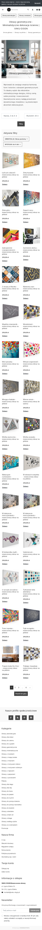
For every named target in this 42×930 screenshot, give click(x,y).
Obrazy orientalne (8, 811)
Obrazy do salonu (8, 740)
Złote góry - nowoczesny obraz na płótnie (10, 212)
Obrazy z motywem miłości (11, 764)
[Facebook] (11, 717)
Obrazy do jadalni (7, 794)
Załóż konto (6, 872)
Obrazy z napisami (8, 771)
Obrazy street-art (7, 815)
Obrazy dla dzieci (7, 737)
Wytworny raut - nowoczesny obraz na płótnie (31, 289)
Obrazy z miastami (8, 761)
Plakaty (4, 781)
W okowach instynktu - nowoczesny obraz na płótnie (31, 477)
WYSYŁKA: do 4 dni (13, 144)
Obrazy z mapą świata (9, 757)
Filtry (21, 124)
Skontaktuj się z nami (9, 857)
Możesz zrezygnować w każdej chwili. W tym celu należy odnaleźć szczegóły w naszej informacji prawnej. (21, 918)
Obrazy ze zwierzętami (9, 825)
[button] (38, 10)
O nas (4, 840)
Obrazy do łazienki (8, 808)
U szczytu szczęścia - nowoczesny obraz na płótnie (10, 592)
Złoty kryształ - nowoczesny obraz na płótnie (31, 175)
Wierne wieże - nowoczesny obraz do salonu (31, 402)
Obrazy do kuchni (8, 798)
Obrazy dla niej (7, 788)
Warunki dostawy (7, 843)
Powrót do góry (21, 694)
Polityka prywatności (9, 853)
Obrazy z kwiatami (24, 15)
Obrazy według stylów (9, 821)
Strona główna (7, 32)
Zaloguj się (5, 868)
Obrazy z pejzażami (8, 774)
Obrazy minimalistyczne (10, 750)
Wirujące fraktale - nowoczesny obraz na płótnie (10, 402)
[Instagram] (31, 717)
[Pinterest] (24, 717)
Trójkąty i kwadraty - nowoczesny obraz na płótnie (31, 668)
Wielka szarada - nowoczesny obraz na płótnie (31, 439)
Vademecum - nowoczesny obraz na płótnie (31, 554)
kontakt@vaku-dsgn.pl (11, 892)
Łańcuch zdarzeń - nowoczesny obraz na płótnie (10, 175)
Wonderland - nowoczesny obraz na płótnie (31, 326)
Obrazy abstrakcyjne (8, 15)
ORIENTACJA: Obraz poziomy (16, 139)
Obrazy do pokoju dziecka (11, 801)
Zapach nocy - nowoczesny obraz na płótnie (31, 212)
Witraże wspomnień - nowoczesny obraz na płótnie (31, 364)
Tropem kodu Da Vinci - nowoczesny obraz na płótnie (10, 668)
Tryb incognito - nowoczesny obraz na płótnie (31, 631)
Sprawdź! (37, 3)
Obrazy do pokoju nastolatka (11, 804)
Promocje (5, 828)
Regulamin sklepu (7, 846)
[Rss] (17, 717)
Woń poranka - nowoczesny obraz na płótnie (10, 364)
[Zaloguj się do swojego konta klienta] (32, 10)
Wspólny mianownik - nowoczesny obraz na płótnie (10, 326)
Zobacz (4, 184)
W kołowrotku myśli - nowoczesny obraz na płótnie (10, 554)
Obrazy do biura (7, 791)
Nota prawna (6, 850)
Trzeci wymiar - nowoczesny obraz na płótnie (10, 631)
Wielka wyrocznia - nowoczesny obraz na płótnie (10, 439)
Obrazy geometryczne (9, 747)
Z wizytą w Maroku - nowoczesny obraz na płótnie (10, 289)
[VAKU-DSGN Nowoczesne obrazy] (12, 10)
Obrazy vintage (7, 818)
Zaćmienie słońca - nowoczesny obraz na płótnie (31, 250)
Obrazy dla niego (7, 784)
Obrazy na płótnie (20, 32)
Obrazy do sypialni (8, 744)
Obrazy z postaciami (9, 777)
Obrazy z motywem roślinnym (12, 767)
